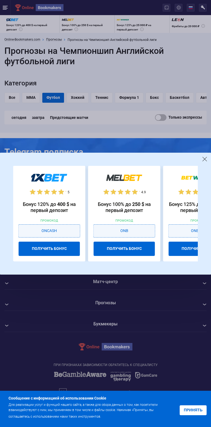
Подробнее (113, 416)
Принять (193, 410)
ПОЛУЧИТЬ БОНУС (49, 248)
